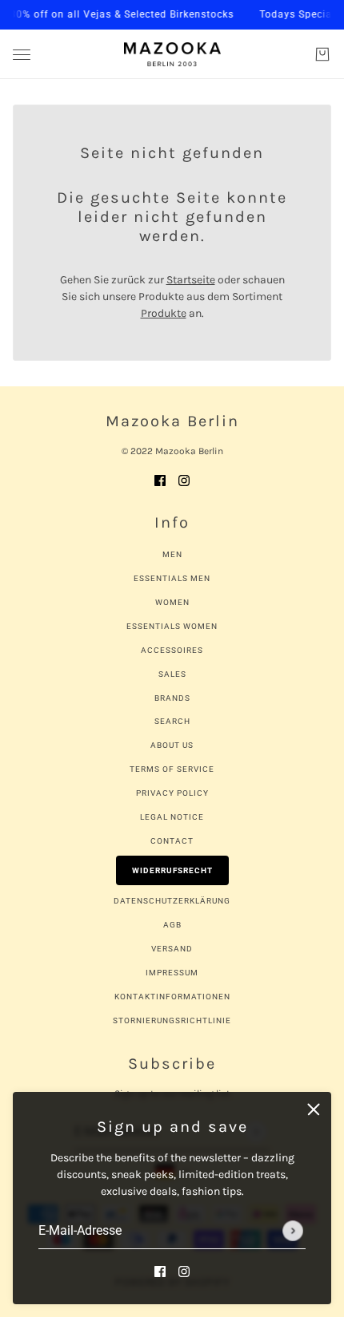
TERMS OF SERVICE (172, 769)
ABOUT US (172, 745)
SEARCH (172, 721)
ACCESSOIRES (172, 650)
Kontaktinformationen (172, 996)
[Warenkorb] (322, 54)
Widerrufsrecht (172, 870)
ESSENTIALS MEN (172, 578)
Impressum (172, 972)
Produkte (163, 313)
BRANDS (172, 698)
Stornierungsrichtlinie (172, 1020)
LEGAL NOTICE (172, 817)
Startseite (190, 280)
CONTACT (172, 840)
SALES (172, 674)
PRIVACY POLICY (172, 793)
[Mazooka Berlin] (172, 54)
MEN (172, 554)
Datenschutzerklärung (172, 900)
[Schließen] (314, 1109)
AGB (172, 924)
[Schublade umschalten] (21, 54)
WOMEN (172, 602)
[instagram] (184, 1270)
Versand (172, 948)
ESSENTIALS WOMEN (172, 626)
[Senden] (292, 1230)
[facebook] (160, 1270)
